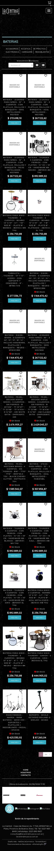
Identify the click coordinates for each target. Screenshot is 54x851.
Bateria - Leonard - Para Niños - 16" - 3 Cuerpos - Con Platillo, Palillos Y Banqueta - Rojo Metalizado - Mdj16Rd (14, 164)
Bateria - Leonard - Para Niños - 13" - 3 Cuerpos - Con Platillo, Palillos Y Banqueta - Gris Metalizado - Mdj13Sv (14, 107)
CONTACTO (26, 775)
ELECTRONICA (12, 52)
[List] (43, 65)
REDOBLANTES (42, 52)
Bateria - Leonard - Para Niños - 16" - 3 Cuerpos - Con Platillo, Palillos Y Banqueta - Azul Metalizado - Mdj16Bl (39, 107)
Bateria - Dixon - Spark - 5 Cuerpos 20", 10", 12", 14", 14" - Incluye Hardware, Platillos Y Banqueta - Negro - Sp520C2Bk (39, 280)
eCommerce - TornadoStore (35, 841)
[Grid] (37, 65)
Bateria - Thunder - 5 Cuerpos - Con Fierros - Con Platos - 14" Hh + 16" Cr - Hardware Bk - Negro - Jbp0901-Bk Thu (39, 164)
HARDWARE (27, 52)
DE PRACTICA (39, 48)
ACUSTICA (25, 48)
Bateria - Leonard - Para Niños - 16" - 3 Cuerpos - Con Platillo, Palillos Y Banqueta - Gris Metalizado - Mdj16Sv (39, 342)
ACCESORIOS (12, 48)
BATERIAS (10, 41)
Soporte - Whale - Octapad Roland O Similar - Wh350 (40, 717)
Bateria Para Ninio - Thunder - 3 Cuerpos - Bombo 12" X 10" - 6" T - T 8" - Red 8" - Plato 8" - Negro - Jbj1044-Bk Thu (14, 660)
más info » (14, 123)
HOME (25, 770)
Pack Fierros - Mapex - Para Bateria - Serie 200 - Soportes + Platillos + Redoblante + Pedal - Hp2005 (14, 722)
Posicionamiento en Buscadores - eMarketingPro (25, 844)
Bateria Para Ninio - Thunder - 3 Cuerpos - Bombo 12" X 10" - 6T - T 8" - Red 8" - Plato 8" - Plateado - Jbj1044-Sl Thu (39, 222)
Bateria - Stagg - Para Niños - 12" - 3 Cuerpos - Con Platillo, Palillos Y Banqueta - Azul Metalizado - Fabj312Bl (39, 471)
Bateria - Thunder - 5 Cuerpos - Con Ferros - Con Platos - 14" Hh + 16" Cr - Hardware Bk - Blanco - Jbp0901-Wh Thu (14, 535)
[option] (10, 795)
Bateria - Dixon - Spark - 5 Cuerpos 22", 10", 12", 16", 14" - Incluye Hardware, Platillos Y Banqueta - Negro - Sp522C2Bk (14, 342)
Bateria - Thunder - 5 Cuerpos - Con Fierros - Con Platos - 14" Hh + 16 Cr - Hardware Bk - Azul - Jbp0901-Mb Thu (39, 535)
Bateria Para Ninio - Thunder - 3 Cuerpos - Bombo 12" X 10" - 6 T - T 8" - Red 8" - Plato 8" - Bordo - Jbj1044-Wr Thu (14, 222)
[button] (49, 6)
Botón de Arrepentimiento (27, 818)
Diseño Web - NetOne (16, 841)
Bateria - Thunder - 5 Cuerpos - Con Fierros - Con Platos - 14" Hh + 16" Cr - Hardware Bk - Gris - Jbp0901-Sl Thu (14, 597)
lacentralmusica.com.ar (27, 836)
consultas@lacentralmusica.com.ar (26, 834)
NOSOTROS (26, 772)
